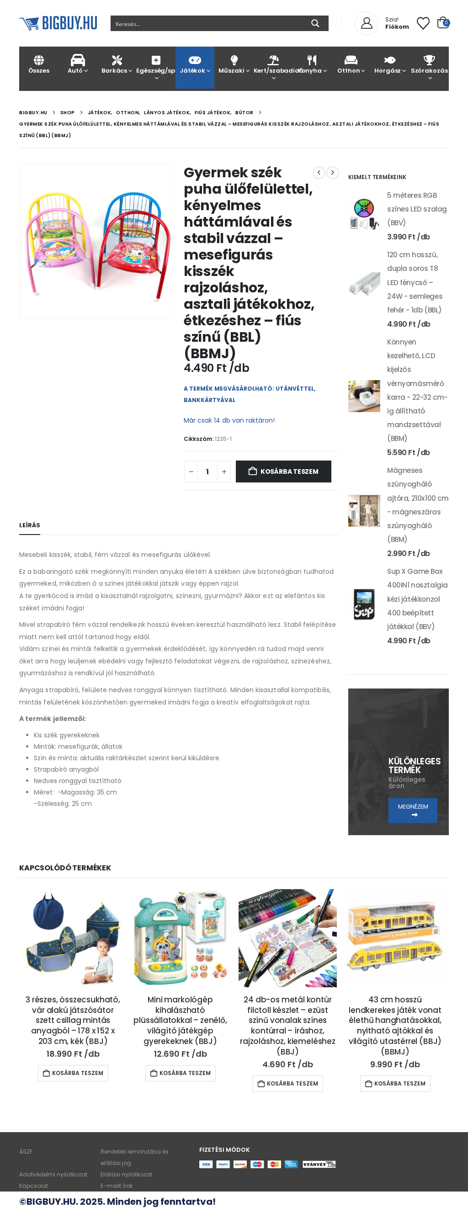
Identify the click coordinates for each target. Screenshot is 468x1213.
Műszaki (231, 70)
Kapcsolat (33, 1186)
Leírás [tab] (29, 525)
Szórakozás (429, 70)
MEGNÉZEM (413, 806)
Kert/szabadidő (273, 70)
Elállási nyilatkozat (126, 1174)
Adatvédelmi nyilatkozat (53, 1174)
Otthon (348, 70)
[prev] (319, 172)
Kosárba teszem (290, 471)
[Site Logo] (58, 23)
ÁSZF (25, 1151)
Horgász (387, 70)
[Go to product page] (364, 215)
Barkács (114, 70)
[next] (332, 172)
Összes (38, 70)
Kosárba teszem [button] (77, 1073)
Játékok (192, 70)
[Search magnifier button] (315, 23)
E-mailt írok (117, 1186)
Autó (75, 70)
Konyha (310, 70)
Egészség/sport (155, 70)
